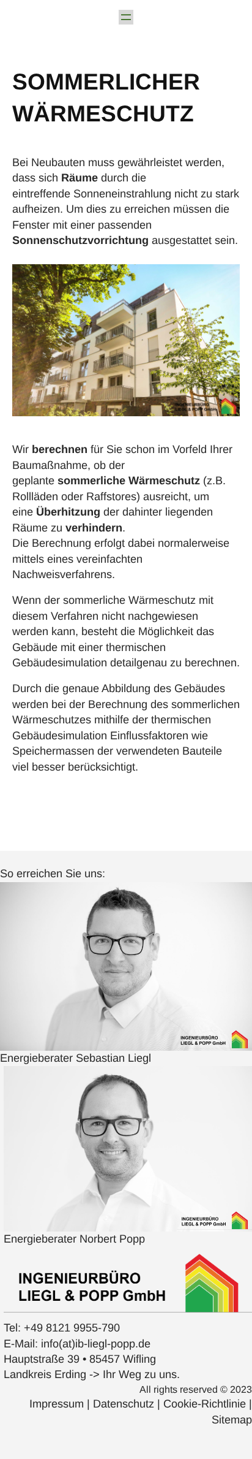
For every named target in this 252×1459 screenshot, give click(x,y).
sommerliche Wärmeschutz (128, 480)
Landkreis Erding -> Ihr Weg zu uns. (92, 1374)
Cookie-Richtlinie (206, 1404)
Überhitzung (68, 512)
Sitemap (232, 1420)
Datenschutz (125, 1404)
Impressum (58, 1404)
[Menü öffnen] (126, 17)
